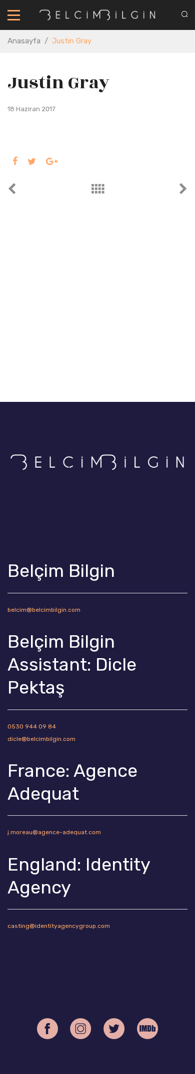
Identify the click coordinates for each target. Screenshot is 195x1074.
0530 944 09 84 (32, 726)
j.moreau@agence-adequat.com (54, 832)
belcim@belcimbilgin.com (44, 609)
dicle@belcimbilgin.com (42, 738)
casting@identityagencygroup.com (59, 925)
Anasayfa (24, 40)
